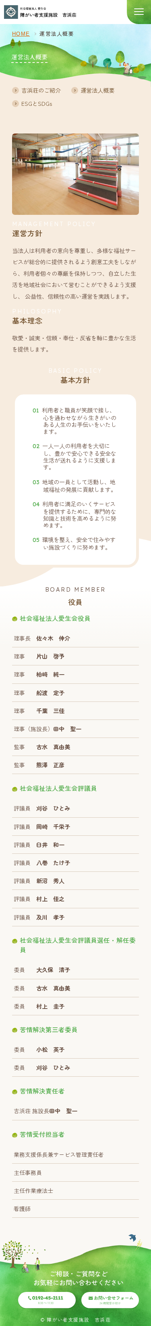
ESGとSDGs (36, 103)
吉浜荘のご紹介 (41, 90)
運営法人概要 (97, 90)
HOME (21, 34)
